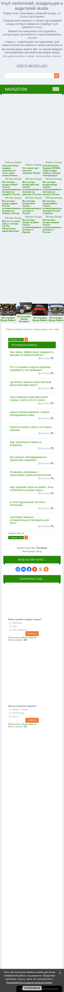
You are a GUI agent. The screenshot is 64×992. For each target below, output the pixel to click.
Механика (17, 623)
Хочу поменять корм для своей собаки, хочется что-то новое (29, 398)
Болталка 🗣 (46, 358)
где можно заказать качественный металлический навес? (30, 383)
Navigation (16, 89)
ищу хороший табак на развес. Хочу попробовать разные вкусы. (31, 488)
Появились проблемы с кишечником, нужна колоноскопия (30, 473)
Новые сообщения (14, 329)
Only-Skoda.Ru (32, 66)
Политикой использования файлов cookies (29, 982)
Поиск (51, 329)
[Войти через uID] (17, 569)
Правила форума (40, 329)
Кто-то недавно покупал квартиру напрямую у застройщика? (30, 368)
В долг (15, 716)
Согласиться (32, 988)
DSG (14, 626)
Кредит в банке (19, 709)
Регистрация (28, 551)
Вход (39, 551)
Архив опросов (28, 637)
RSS (56, 329)
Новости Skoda (13, 162)
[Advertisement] (32, 127)
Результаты (14, 637)
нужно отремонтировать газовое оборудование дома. (30, 413)
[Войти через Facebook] (29, 569)
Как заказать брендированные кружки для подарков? (28, 458)
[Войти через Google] (40, 569)
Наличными (18, 713)
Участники (27, 329)
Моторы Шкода (13, 179)
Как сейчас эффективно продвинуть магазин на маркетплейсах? (32, 353)
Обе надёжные (19, 630)
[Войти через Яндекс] (34, 569)
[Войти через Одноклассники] (46, 569)
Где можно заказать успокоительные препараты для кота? (29, 520)
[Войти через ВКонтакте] (23, 569)
